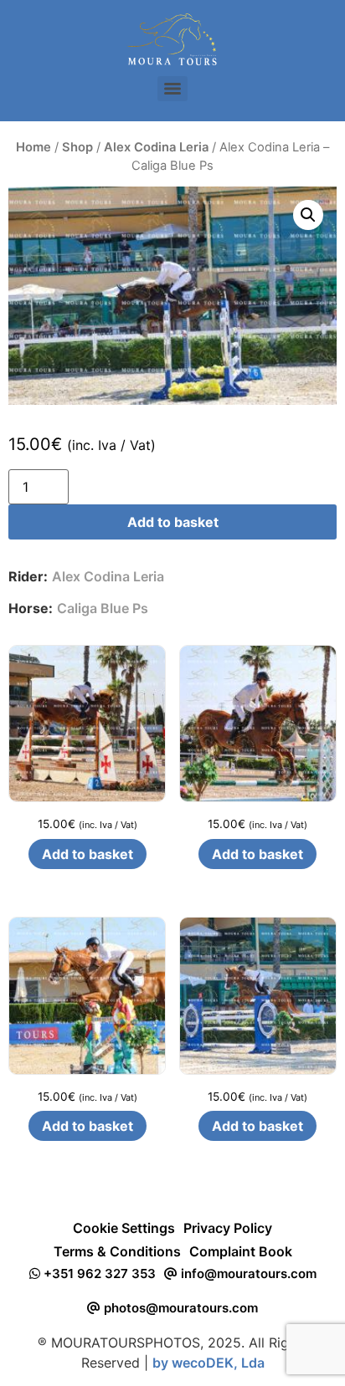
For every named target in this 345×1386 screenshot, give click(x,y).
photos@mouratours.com (179, 1308)
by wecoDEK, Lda (208, 1362)
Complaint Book (240, 1251)
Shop (77, 147)
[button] (308, 215)
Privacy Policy (227, 1228)
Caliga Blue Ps (102, 608)
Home (33, 147)
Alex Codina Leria (156, 147)
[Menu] (172, 88)
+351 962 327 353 (98, 1273)
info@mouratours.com (247, 1273)
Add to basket (173, 522)
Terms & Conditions (117, 1251)
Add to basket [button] (87, 854)
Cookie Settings (124, 1228)
